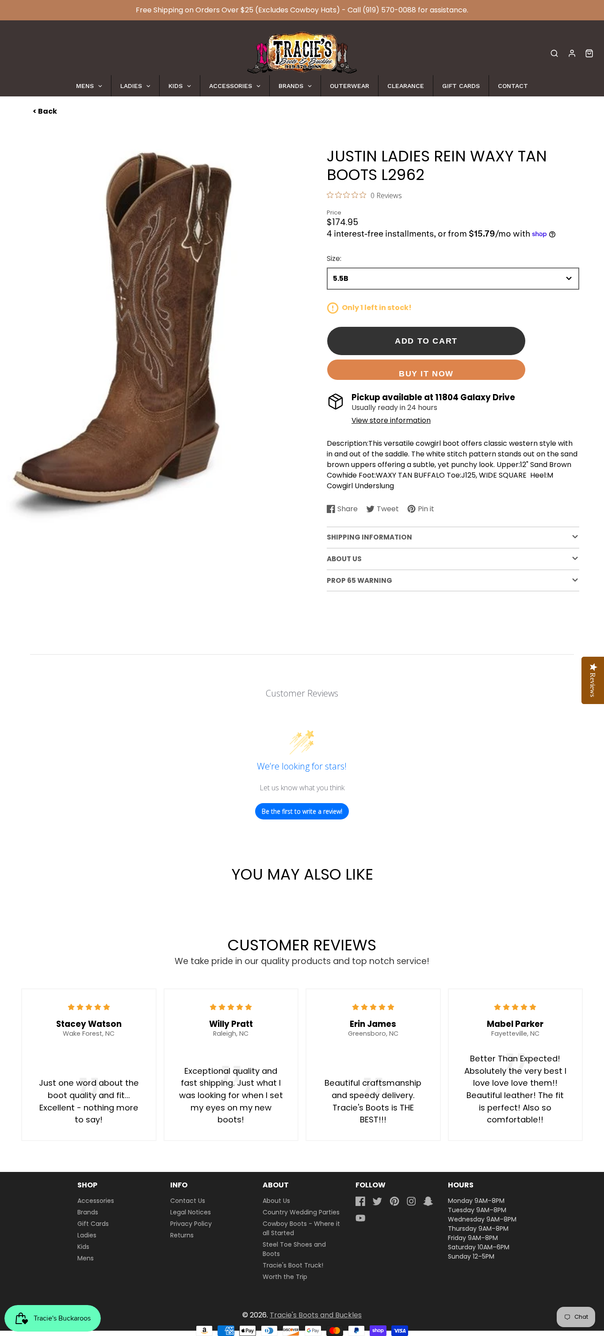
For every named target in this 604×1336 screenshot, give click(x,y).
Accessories (95, 1200)
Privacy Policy (191, 1223)
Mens (85, 1258)
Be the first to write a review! (302, 811)
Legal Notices (190, 1212)
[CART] (589, 53)
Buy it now (426, 373)
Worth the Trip (285, 1276)
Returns (182, 1235)
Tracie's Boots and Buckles (316, 1315)
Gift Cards (93, 1223)
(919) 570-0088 (389, 10)
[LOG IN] (572, 53)
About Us (276, 1200)
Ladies (86, 1235)
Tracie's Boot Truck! (293, 1265)
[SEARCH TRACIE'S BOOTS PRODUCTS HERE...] (554, 53)
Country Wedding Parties (301, 1212)
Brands (87, 1212)
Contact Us (187, 1200)
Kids (83, 1246)
